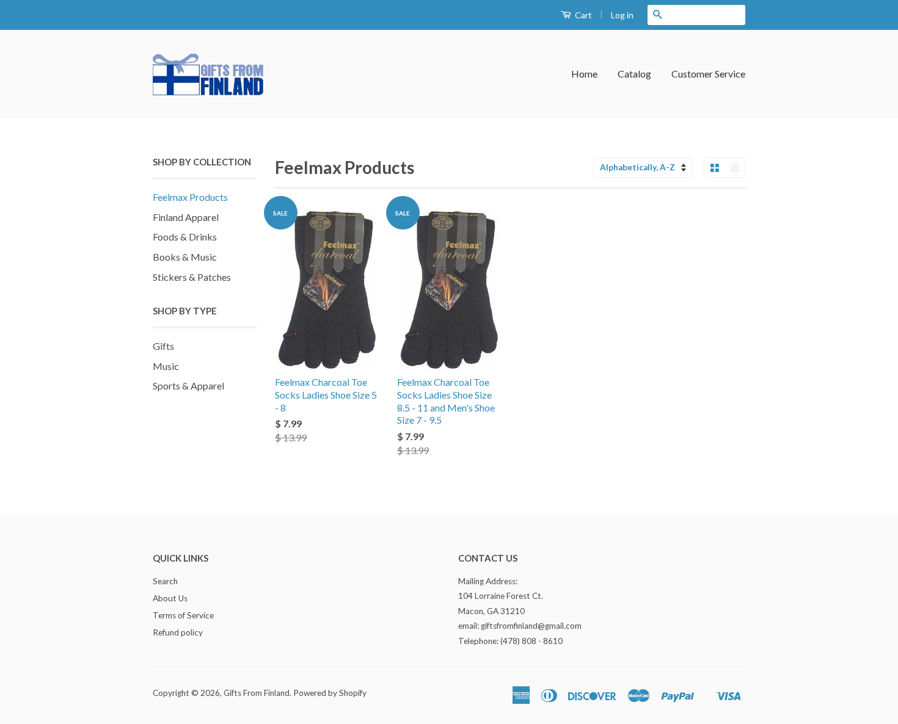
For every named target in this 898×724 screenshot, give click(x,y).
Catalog (634, 73)
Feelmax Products (190, 197)
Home (584, 73)
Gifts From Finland (257, 693)
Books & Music (185, 256)
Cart (582, 15)
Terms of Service (183, 615)
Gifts (163, 346)
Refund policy (178, 632)
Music (166, 366)
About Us (170, 598)
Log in (622, 15)
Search (165, 581)
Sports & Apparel (188, 385)
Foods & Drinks (185, 236)
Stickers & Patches (192, 277)
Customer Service (708, 73)
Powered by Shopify (330, 693)
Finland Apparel (186, 217)
